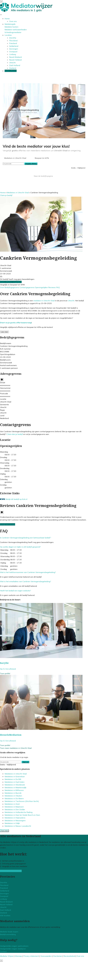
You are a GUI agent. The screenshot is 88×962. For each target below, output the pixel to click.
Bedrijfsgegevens (11, 287)
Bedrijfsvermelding (8, 934)
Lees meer (4, 332)
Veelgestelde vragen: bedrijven (13, 949)
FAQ (58, 287)
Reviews (52, 287)
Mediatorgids (10, 24)
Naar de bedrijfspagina (43, 176)
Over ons (13, 21)
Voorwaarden (46, 956)
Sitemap (18, 956)
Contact (3, 951)
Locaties (8, 35)
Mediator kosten (11, 27)
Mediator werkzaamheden (16, 29)
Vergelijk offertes (30, 164)
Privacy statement (31, 956)
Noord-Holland (15, 60)
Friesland (13, 43)
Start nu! (25, 762)
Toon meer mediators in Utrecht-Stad (16, 748)
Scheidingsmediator (13, 32)
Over (2, 287)
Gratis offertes (11, 71)
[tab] (44, 537)
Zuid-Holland (14, 65)
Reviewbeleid (69, 956)
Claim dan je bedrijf (15, 434)
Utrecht (12, 62)
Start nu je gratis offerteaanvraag (15, 322)
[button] (25, 538)
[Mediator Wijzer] (26, 11)
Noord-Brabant (15, 57)
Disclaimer (57, 956)
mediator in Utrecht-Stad (44, 300)
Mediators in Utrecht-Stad (18, 192)
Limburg (12, 54)
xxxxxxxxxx (5, 385)
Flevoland (13, 40)
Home (7, 18)
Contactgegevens (27, 287)
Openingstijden (41, 287)
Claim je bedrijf (6, 195)
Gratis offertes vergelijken (11, 282)
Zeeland (12, 68)
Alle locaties (5, 915)
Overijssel (13, 51)
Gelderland (13, 46)
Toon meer (4, 831)
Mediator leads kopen (9, 931)
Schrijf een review (7, 524)
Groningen (13, 49)
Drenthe (12, 38)
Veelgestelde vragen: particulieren (14, 946)
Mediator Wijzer (6, 956)
